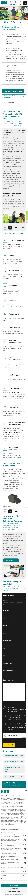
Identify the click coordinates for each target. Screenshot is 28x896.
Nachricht (6, 684)
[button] (17, 227)
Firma (5, 625)
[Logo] (4, 3)
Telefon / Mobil (8, 663)
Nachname (7, 618)
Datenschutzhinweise (13, 709)
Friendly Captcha (24, 737)
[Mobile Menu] (25, 3)
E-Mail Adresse (8, 670)
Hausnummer (7, 640)
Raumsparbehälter (9, 102)
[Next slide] (10, 227)
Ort (4, 655)
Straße (5, 633)
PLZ (4, 648)
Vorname (6, 610)
